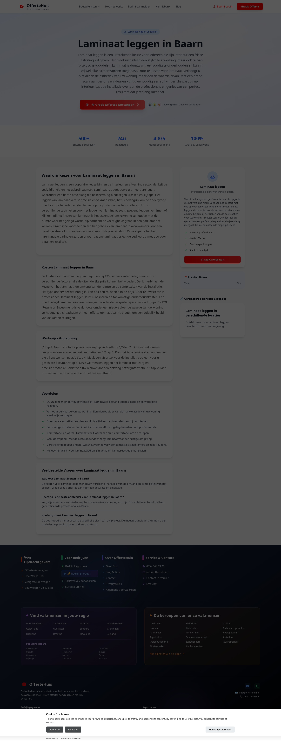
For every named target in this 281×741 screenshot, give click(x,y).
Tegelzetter (156, 637)
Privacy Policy (52, 738)
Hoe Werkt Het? (34, 576)
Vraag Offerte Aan (212, 259)
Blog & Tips (113, 572)
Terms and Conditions (71, 738)
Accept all (54, 729)
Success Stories (74, 587)
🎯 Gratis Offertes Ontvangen (112, 105)
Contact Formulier (157, 578)
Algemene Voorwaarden (121, 589)
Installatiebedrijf (159, 641)
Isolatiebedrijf (193, 641)
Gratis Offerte (250, 6)
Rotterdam (67, 648)
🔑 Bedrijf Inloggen (79, 573)
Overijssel (58, 628)
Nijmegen (30, 658)
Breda (101, 655)
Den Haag (103, 648)
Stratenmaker (157, 646)
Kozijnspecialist (230, 641)
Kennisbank (163, 6)
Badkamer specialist (233, 628)
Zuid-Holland (60, 623)
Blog (178, 6)
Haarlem (103, 658)
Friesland (31, 633)
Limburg (84, 628)
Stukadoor (228, 637)
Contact (110, 578)
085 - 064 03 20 (155, 566)
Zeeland (111, 633)
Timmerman (192, 632)
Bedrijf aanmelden (139, 6)
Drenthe (57, 633)
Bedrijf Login (225, 6)
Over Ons (112, 566)
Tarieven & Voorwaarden (80, 581)
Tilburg (102, 652)
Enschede (66, 658)
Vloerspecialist (230, 632)
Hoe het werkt (114, 6)
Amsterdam (31, 648)
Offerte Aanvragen (36, 570)
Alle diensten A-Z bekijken (165, 654)
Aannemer (155, 632)
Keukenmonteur (195, 646)
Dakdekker (191, 628)
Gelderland (32, 628)
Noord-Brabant (115, 623)
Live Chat (151, 584)
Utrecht (84, 623)
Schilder (226, 623)
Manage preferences (220, 729)
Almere (65, 655)
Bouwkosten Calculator (39, 588)
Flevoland (85, 633)
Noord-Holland (34, 623)
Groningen (113, 628)
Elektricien (191, 623)
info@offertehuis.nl (158, 572)
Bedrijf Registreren (76, 566)
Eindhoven (67, 652)
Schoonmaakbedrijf (196, 637)
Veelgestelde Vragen (37, 582)
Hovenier (155, 628)
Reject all (73, 729)
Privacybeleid (114, 584)
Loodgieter (155, 623)
